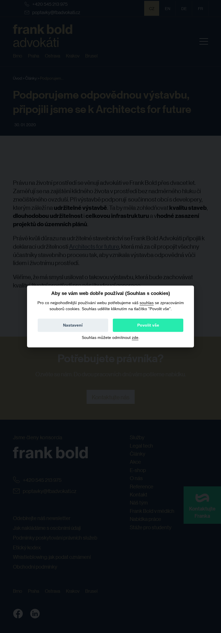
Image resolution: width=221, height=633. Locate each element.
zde (135, 337)
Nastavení (73, 325)
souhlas (147, 302)
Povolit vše (148, 325)
